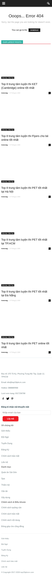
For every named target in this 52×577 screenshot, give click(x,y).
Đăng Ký (5, 450)
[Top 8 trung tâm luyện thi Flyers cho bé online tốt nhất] (26, 129)
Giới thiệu (5, 431)
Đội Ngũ (5, 437)
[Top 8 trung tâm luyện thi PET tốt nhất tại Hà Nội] (26, 181)
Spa (3, 479)
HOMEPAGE (34, 30)
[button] (48, 3)
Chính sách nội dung (10, 520)
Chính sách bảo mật (10, 456)
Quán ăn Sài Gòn (9, 472)
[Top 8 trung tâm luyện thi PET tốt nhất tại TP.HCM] (26, 233)
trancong (4, 93)
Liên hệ (4, 462)
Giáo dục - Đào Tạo (8, 78)
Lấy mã (10, 419)
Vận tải (4, 491)
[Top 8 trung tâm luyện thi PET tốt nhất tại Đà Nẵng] (26, 285)
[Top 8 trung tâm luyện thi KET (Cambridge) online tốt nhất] (26, 77)
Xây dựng (5, 497)
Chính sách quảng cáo (11, 507)
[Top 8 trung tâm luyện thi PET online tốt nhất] (26, 337)
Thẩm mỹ (5, 485)
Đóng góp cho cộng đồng (12, 526)
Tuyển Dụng (6, 443)
